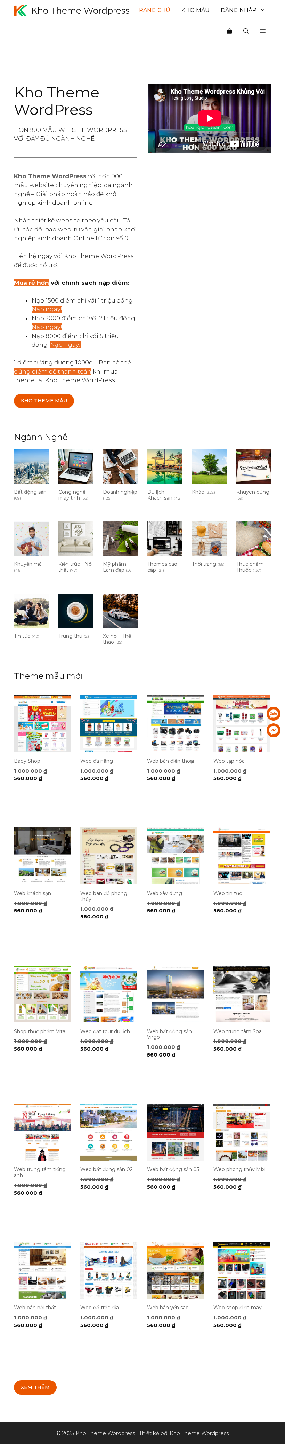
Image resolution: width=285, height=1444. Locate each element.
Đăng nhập (238, 10)
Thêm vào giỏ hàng (37, 799)
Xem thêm (35, 1387)
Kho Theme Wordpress (80, 10)
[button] (262, 31)
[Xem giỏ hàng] (229, 31)
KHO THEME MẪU (44, 401)
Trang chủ (152, 10)
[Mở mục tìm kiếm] (246, 31)
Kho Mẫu (195, 10)
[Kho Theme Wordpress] (21, 10)
